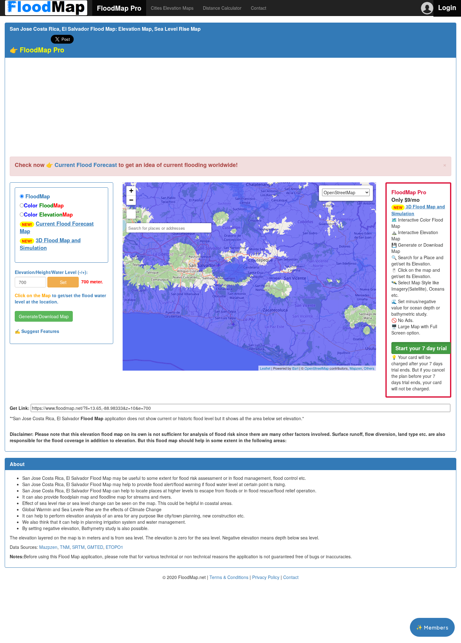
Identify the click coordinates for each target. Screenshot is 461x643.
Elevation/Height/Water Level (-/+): (51, 272)
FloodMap (37, 196)
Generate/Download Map (44, 316)
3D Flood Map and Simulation (50, 243)
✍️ (37, 331)
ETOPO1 (114, 547)
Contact (258, 8)
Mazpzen (48, 547)
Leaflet (265, 368)
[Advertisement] (230, 109)
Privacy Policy (265, 577)
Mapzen (356, 368)
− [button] (131, 200)
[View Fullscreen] (131, 214)
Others (369, 368)
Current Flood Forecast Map (57, 227)
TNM (65, 547)
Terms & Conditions (228, 577)
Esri (295, 368)
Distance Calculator (222, 8)
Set (63, 282)
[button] (421, 348)
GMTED (95, 547)
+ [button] (131, 191)
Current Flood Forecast (86, 165)
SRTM (78, 547)
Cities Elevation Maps (172, 8)
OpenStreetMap (317, 368)
